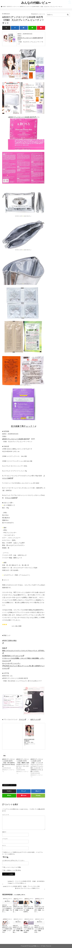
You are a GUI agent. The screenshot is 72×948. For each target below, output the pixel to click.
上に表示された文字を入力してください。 (14, 860)
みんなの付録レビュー (36, 2)
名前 (4, 832)
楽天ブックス (34, 719)
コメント (5, 814)
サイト (4, 845)
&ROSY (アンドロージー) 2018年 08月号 (29, 38)
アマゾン (21, 719)
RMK (3, 648)
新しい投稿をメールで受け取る (12, 870)
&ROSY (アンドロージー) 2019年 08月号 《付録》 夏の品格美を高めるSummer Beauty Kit (8, 762)
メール (4, 838)
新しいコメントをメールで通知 (12, 867)
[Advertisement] (58, 31)
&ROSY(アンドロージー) (10, 785)
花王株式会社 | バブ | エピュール (12, 655)
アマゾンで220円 (10, 498)
